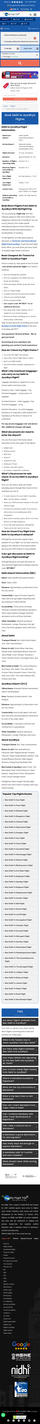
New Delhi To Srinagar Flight (16, 925)
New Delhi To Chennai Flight (16, 822)
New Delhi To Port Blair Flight (17, 871)
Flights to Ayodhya (9, 1327)
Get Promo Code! (20, 99)
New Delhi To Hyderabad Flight (18, 827)
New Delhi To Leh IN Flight (15, 914)
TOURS (14, 24)
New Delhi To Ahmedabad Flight (18, 947)
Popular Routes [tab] (26, 1238)
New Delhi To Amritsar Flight (16, 942)
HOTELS (17, 19)
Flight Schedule (7, 1246)
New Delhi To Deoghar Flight (16, 833)
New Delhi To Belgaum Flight (17, 887)
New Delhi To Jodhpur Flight (16, 972)
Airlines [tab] (15, 1238)
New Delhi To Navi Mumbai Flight (18, 999)
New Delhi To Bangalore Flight (17, 816)
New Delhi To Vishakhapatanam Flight (20, 953)
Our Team (6, 1316)
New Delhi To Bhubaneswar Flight (19, 865)
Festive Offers (7, 1333)
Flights (13, 106)
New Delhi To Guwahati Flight (17, 849)
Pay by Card (7, 1319)
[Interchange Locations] (35, 38)
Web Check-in (7, 1287)
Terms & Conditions (9, 1310)
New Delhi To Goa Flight (15, 800)
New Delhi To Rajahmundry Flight (18, 893)
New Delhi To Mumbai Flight (16, 811)
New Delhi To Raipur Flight (16, 989)
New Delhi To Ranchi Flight (16, 909)
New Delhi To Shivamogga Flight (18, 854)
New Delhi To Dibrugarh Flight (17, 936)
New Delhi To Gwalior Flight (16, 898)
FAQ (4, 1275)
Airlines (5, 1255)
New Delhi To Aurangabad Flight (18, 920)
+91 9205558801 (31, 2)
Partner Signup (7, 1293)
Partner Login (7, 1290)
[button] (32, 76)
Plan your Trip (7, 1267)
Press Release (7, 1298)
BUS (4, 24)
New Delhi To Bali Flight (14, 904)
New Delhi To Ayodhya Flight (16, 882)
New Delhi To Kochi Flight (15, 994)
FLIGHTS (6, 19)
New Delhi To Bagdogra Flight (17, 876)
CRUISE (25, 24)
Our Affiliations (7, 1301)
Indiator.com (7, 1324)
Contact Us (6, 1313)
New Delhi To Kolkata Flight (16, 860)
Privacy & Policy (8, 1307)
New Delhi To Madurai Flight (16, 978)
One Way (6, 29)
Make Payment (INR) (9, 1322)
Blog (4, 1278)
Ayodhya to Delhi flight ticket (14, 326)
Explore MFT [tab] (6, 1238)
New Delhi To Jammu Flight (16, 983)
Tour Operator (7, 1264)
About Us (6, 1244)
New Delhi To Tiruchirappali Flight (19, 967)
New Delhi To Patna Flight (15, 844)
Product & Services (9, 1258)
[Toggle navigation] (35, 14)
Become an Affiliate (9, 1304)
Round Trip (35, 29)
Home (5, 106)
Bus (4, 1270)
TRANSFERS (29, 19)
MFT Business (7, 1296)
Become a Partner (8, 1284)
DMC (4, 1272)
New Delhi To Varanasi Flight (16, 931)
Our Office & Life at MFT (10, 1261)
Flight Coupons (7, 1330)
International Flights (9, 1249)
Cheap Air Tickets (8, 1252)
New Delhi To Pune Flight (15, 805)
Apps (5, 1281)
